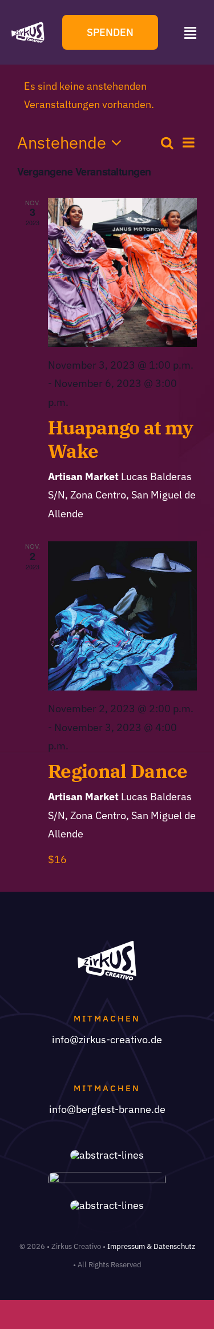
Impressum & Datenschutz (151, 1246)
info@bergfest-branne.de (107, 1109)
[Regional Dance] (122, 616)
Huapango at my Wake (120, 439)
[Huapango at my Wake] (122, 272)
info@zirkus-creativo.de (107, 1039)
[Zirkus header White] (28, 26)
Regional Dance (118, 771)
